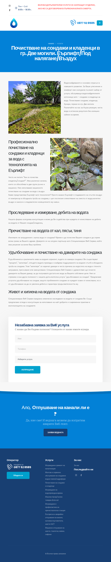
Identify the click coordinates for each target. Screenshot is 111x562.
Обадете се (18, 475)
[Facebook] (9, 10)
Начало (51, 44)
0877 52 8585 (86, 23)
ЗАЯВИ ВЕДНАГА (55, 432)
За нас (76, 465)
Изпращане (28, 369)
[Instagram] (9, 6)
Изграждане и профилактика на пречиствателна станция (55, 507)
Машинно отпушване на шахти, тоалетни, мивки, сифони (55, 531)
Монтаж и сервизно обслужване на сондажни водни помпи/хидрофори (55, 475)
